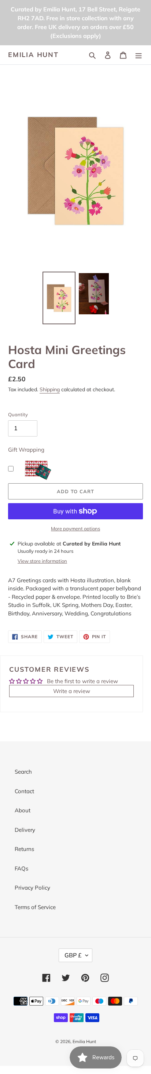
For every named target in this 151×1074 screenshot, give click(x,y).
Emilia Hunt (33, 55)
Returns (24, 848)
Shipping (50, 389)
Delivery (25, 829)
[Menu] (138, 55)
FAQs (21, 868)
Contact (24, 791)
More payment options (75, 528)
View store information (42, 561)
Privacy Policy (32, 887)
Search (23, 771)
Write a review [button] (71, 691)
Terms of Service (35, 907)
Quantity (18, 414)
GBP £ (73, 955)
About (22, 810)
